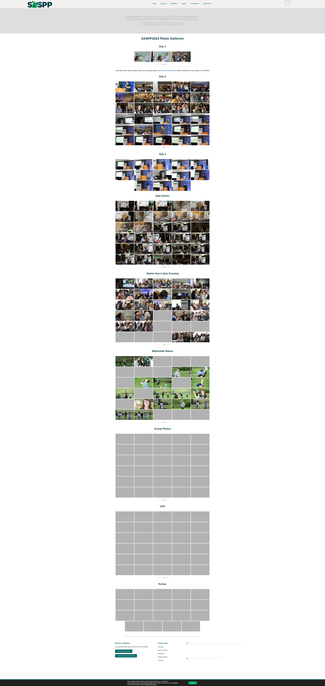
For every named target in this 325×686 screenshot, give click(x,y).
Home (154, 3)
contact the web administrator (166, 70)
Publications (207, 3)
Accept (193, 683)
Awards (183, 3)
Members (174, 3)
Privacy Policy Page (150, 684)
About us (164, 3)
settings (175, 683)
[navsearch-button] (287, 3)
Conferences (195, 3)
